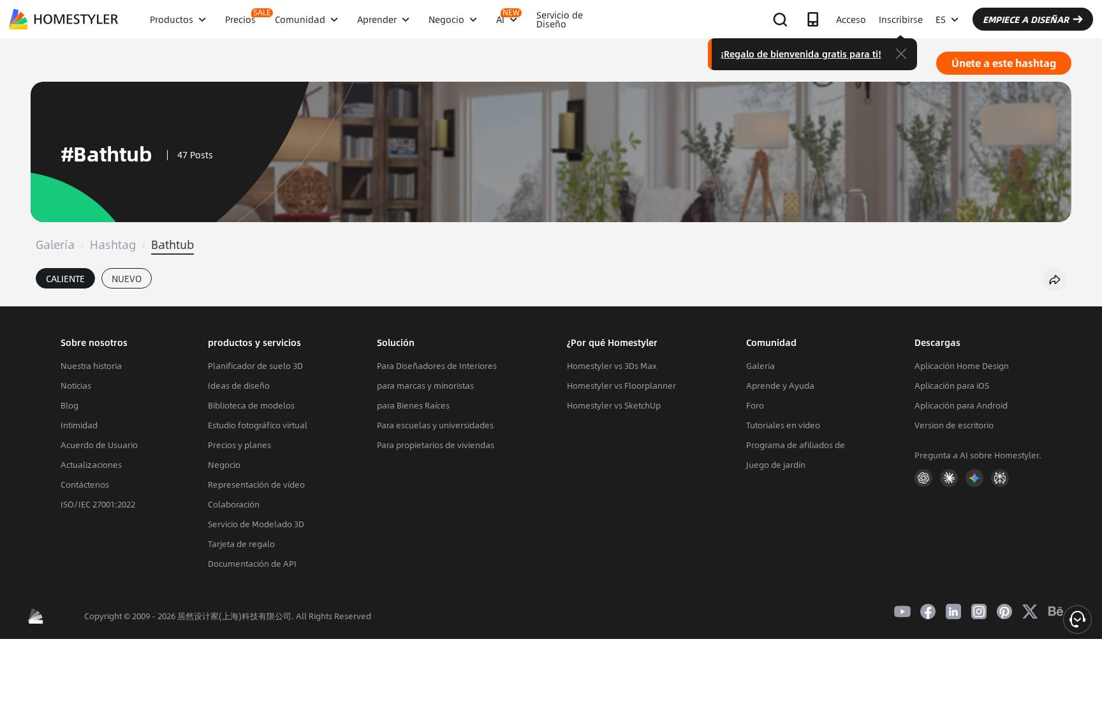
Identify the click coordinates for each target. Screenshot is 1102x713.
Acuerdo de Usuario (99, 445)
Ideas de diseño (239, 385)
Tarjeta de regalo (241, 543)
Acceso (851, 19)
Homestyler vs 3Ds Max (612, 365)
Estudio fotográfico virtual (257, 425)
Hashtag (113, 244)
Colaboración (234, 504)
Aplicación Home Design (962, 365)
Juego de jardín (775, 464)
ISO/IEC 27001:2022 (98, 504)
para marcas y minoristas (425, 385)
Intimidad (79, 425)
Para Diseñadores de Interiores (437, 365)
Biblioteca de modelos (251, 405)
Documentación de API (252, 563)
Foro (755, 405)
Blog (69, 405)
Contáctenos (85, 484)
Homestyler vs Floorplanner (621, 385)
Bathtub (172, 244)
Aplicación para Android (961, 405)
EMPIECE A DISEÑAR (1026, 19)
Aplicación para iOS (952, 385)
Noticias (76, 385)
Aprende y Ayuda (780, 385)
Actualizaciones (91, 464)
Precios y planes (239, 445)
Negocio (224, 464)
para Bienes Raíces (413, 405)
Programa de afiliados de (795, 445)
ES (941, 19)
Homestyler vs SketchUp (614, 405)
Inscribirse (901, 19)
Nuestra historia (91, 365)
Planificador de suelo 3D (255, 365)
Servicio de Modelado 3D (256, 524)
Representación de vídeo (256, 484)
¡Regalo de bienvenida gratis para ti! (801, 53)
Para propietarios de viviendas (435, 445)
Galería (55, 244)
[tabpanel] (551, 300)
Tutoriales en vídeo (783, 425)
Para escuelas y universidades (435, 425)
